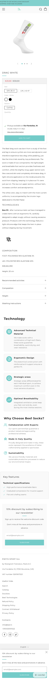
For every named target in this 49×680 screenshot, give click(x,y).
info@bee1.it (7, 625)
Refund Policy (8, 601)
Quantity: (7, 112)
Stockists (6, 594)
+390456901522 (8, 629)
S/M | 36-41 (11, 91)
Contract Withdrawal (11, 609)
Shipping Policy (8, 605)
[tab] (22, 63)
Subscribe (24, 542)
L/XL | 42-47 (24, 91)
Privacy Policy (8, 613)
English (23, 647)
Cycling (9, 107)
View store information (15, 132)
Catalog (5, 590)
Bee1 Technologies (9, 597)
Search (5, 586)
